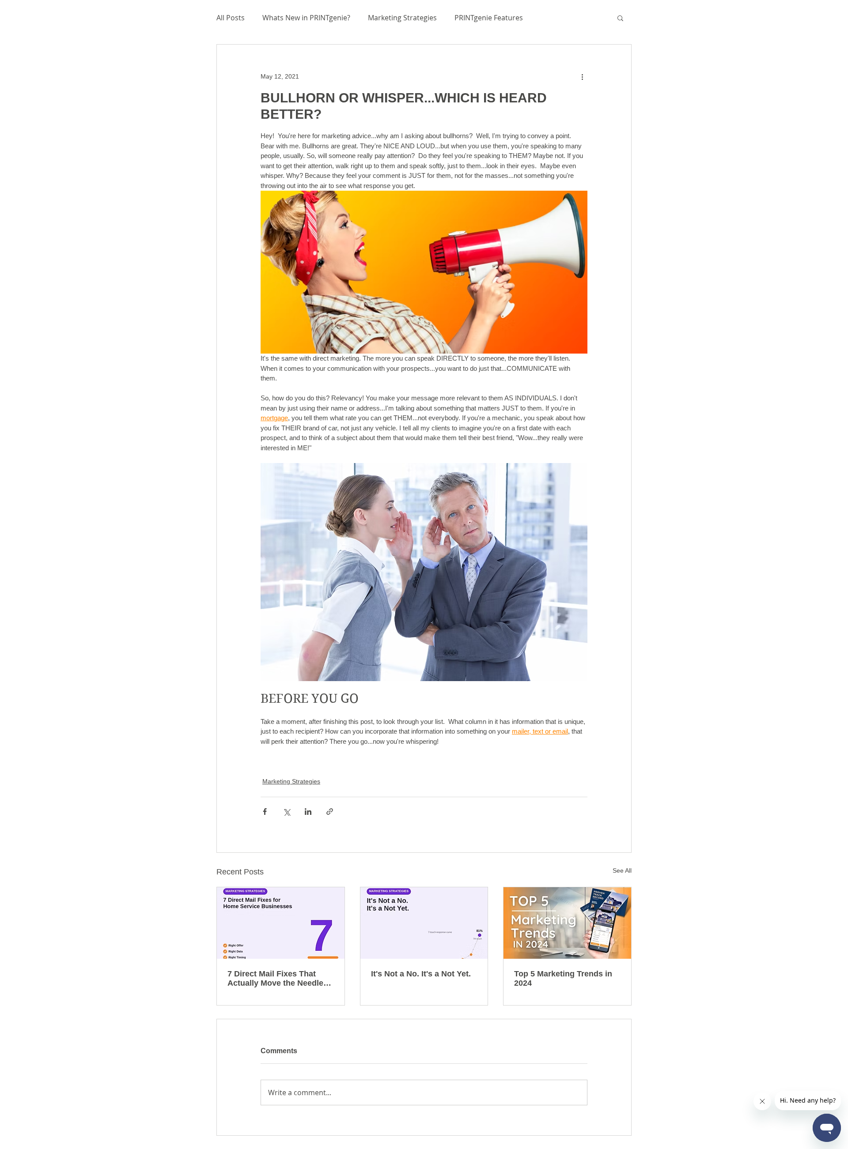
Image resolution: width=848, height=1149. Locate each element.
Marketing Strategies (402, 18)
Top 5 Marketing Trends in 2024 (563, 978)
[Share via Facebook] (265, 811)
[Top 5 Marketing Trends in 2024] (567, 923)
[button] (620, 17)
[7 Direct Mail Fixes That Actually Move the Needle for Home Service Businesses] (280, 923)
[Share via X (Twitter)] (286, 811)
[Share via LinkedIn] (308, 811)
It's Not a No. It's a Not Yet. (421, 973)
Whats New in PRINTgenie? (306, 18)
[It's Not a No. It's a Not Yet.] (424, 923)
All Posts (230, 18)
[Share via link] (330, 811)
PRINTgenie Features (488, 18)
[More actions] (582, 76)
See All (622, 870)
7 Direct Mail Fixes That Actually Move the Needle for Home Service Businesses (275, 978)
